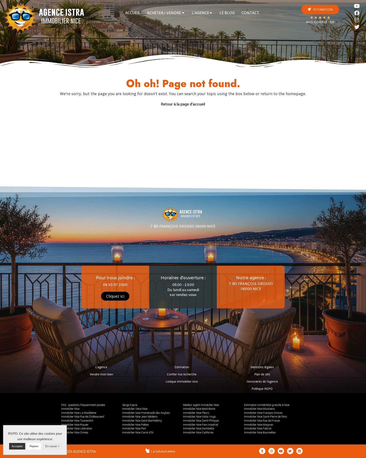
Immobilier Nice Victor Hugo (199, 416)
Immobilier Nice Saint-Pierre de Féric (265, 416)
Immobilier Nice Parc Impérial (200, 424)
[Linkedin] (299, 451)
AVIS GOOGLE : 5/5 (320, 22)
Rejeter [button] (34, 446)
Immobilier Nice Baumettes (260, 432)
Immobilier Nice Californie (198, 432)
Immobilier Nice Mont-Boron (199, 408)
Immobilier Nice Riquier (75, 424)
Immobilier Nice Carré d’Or (138, 432)
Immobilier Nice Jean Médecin (140, 416)
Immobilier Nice (70, 408)
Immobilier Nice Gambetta (198, 428)
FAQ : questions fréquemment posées (83, 405)
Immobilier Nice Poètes (135, 424)
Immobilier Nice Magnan (258, 424)
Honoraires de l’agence (262, 381)
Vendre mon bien (101, 374)
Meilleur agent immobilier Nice (201, 405)
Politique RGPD (262, 389)
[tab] (133, 12)
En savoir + (52, 446)
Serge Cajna (129, 405)
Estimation (182, 367)
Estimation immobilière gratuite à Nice (266, 405)
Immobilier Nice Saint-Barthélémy (142, 420)
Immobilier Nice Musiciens (259, 408)
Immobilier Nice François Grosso (263, 412)
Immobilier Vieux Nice (134, 408)
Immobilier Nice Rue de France (262, 420)
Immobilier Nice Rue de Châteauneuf (82, 416)
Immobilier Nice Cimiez (74, 432)
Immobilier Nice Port (134, 428)
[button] (320, 9)
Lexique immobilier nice (182, 381)
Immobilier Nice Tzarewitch (77, 420)
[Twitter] (357, 27)
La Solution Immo (163, 451)
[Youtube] (357, 6)
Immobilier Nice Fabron (258, 428)
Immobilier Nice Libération (76, 428)
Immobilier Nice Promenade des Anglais (146, 412)
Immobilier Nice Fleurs (196, 412)
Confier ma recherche (182, 374)
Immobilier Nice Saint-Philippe (201, 420)
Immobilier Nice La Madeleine (78, 412)
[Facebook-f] (262, 451)
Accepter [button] (17, 446)
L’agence (101, 367)
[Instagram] (357, 20)
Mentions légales (262, 367)
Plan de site (262, 374)
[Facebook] (357, 13)
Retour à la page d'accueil (183, 104)
